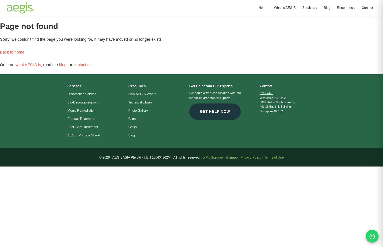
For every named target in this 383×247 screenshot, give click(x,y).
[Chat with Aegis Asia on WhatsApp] (372, 236)
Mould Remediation (81, 110)
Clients (133, 119)
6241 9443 (266, 93)
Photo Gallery (138, 110)
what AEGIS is (28, 65)
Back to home (12, 52)
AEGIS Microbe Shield (83, 135)
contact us (82, 65)
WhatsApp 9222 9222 (273, 98)
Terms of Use (274, 157)
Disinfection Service (81, 94)
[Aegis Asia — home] (20, 5)
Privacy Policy (250, 157)
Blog (131, 135)
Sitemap (232, 157)
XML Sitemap (213, 157)
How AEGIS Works (142, 94)
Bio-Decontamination (82, 102)
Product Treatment (80, 119)
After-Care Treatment (82, 127)
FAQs (132, 127)
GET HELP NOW (215, 111)
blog (62, 65)
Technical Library (140, 102)
